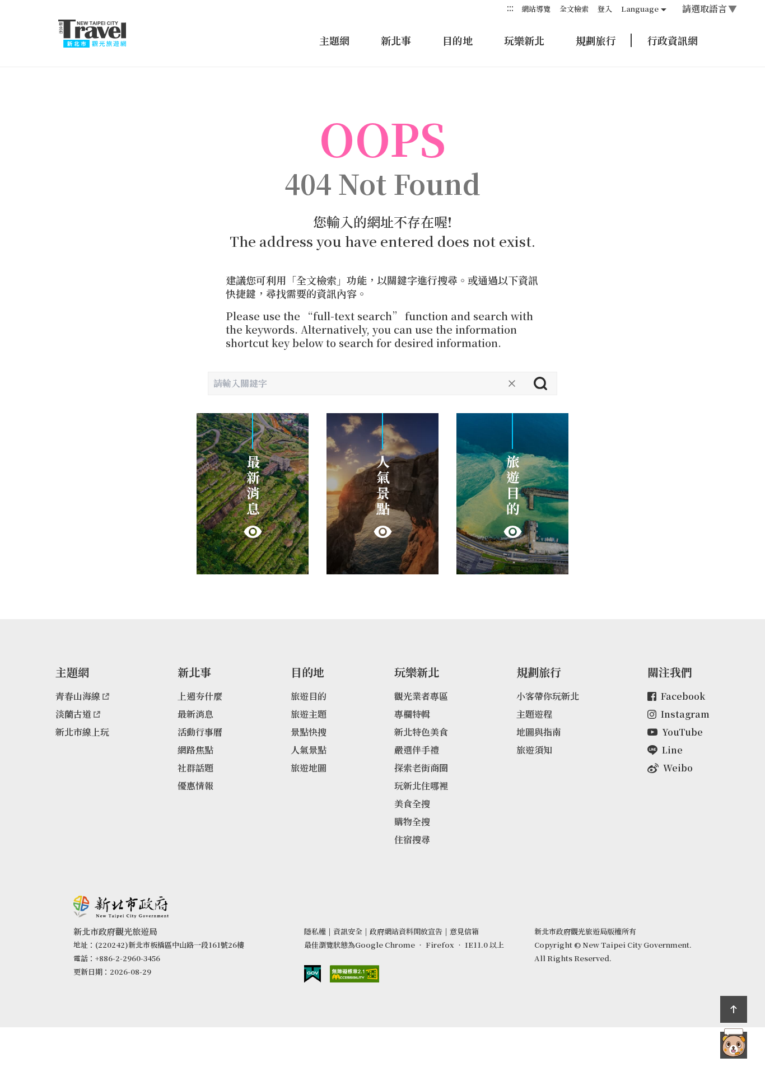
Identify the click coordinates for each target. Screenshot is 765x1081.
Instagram (685, 714)
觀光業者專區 (421, 696)
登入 (605, 8)
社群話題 (195, 767)
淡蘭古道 (73, 714)
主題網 (334, 40)
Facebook (683, 696)
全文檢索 (574, 8)
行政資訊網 (672, 40)
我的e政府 (312, 973)
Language (640, 8)
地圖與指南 (538, 732)
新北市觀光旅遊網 (103, 34)
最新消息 (195, 714)
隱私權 (315, 931)
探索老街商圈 (421, 767)
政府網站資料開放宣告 (406, 931)
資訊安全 (347, 931)
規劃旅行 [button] (596, 40)
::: (510, 8)
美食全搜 (412, 803)
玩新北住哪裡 (421, 785)
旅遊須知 (534, 749)
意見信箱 (464, 931)
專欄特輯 (412, 714)
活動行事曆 (200, 732)
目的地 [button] (457, 40)
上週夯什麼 (200, 696)
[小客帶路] (733, 1045)
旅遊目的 (308, 696)
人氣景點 (308, 749)
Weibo (678, 767)
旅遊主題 (308, 714)
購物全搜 (412, 821)
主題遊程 (534, 714)
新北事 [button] (396, 40)
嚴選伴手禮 (416, 749)
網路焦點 (195, 749)
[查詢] (540, 383)
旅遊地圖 (308, 767)
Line (672, 749)
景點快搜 (308, 732)
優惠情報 (195, 785)
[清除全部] (512, 383)
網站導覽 (536, 8)
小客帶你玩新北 (547, 696)
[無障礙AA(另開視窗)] (354, 973)
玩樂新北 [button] (524, 40)
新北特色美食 (421, 732)
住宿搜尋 (412, 839)
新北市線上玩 (82, 732)
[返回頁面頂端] (733, 1009)
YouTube (682, 732)
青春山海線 (77, 696)
